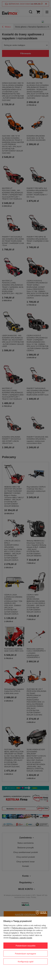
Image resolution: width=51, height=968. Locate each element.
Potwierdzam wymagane (25, 954)
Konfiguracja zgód (25, 961)
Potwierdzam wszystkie (25, 946)
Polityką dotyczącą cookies (22, 928)
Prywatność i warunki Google (20, 938)
